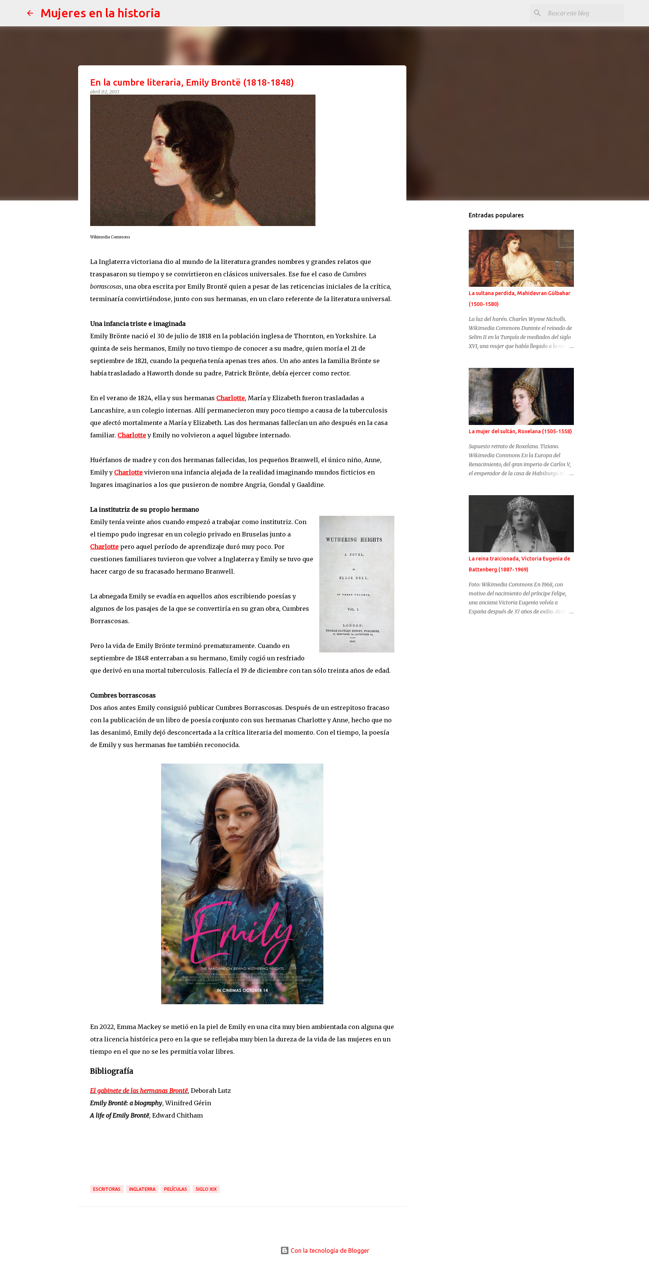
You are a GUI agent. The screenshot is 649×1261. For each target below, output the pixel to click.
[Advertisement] (451, 324)
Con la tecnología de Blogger (329, 1250)
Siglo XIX (206, 1189)
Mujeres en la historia (100, 13)
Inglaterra (142, 1189)
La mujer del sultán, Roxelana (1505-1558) (520, 431)
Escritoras (107, 1189)
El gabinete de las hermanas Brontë (139, 1090)
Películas (175, 1189)
